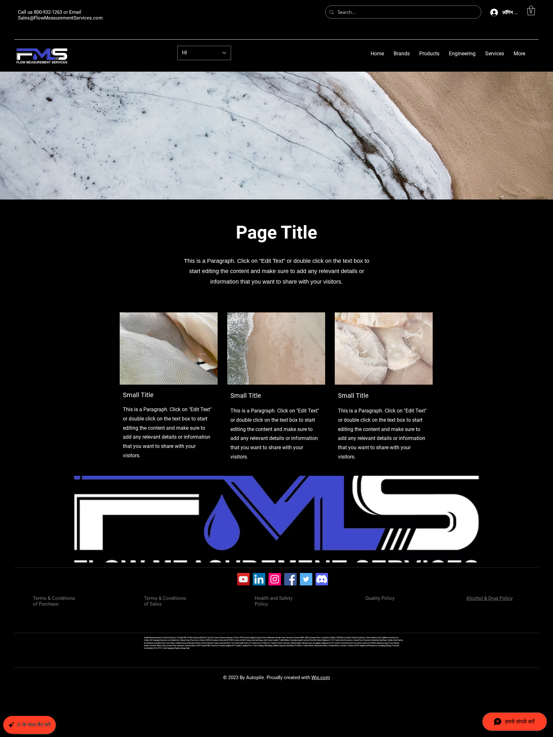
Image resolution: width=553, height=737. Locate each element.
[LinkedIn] (259, 579)
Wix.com (320, 677)
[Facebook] (290, 579)
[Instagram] (274, 579)
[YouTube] (243, 579)
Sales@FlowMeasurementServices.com (60, 18)
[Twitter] (306, 579)
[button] (531, 10)
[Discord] (322, 579)
